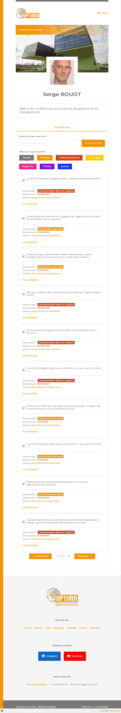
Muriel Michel (53, 197)
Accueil (28, 628)
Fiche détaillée (30, 204)
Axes (48, 628)
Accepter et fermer (110, 710)
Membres (59, 628)
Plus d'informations (37, 684)
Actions (39, 628)
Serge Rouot (37, 197)
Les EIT (83, 628)
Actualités (95, 628)
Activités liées (62, 127)
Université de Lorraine (30, 29)
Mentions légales (47, 706)
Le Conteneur (101, 706)
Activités (71, 628)
